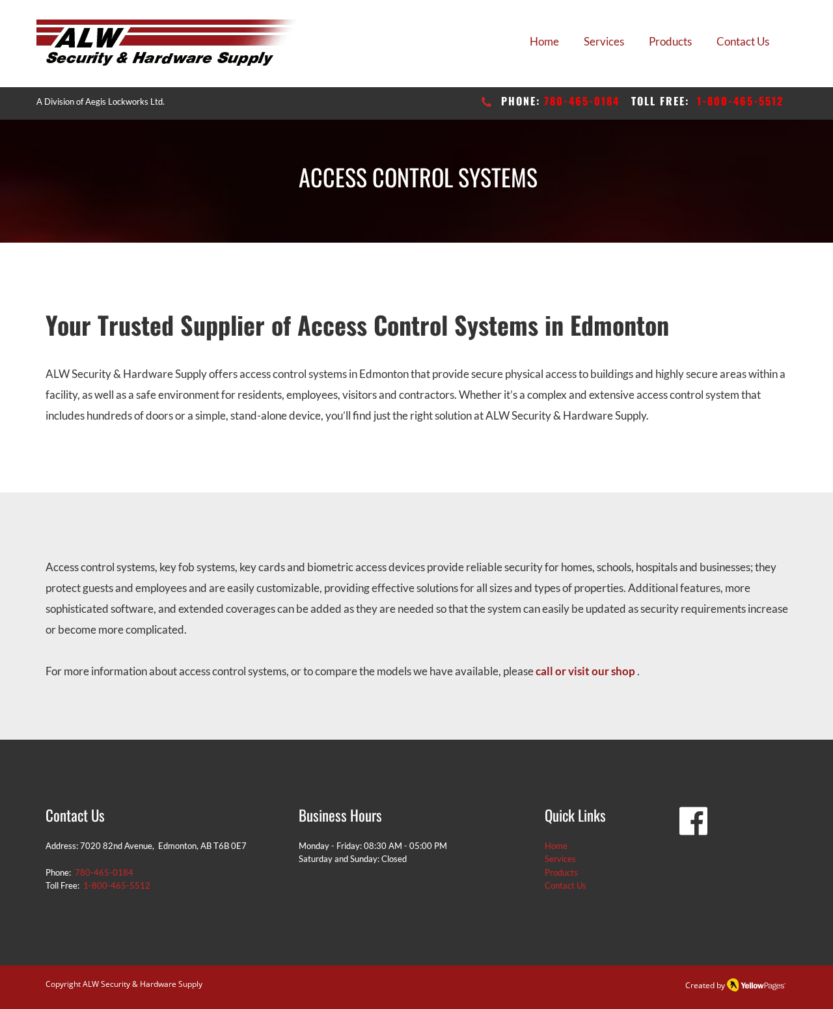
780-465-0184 (582, 101)
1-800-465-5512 (740, 101)
